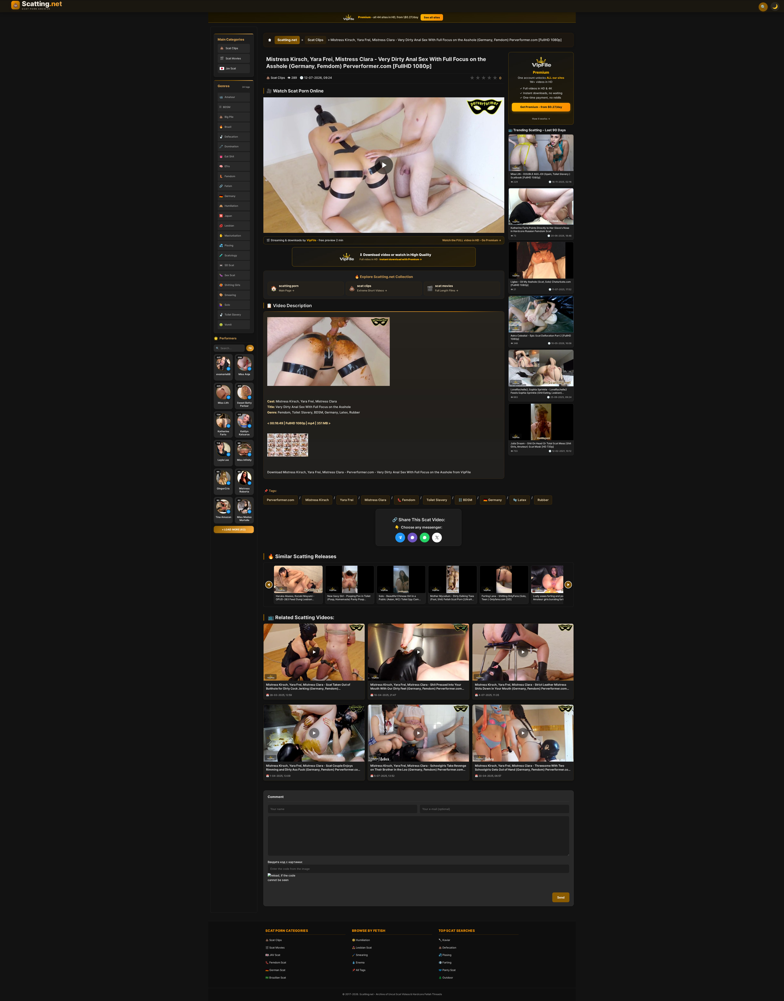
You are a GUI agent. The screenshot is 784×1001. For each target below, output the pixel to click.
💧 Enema (358, 962)
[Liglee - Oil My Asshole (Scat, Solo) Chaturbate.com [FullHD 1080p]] (541, 260)
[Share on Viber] (412, 537)
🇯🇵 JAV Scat (272, 955)
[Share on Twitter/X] (437, 537)
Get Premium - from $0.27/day (541, 107)
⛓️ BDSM (465, 500)
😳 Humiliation (361, 940)
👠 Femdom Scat (275, 962)
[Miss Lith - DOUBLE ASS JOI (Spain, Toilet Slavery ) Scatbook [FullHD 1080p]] (541, 152)
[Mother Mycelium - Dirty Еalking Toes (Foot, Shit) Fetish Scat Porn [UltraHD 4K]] (452, 579)
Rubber (543, 500)
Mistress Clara (375, 500)
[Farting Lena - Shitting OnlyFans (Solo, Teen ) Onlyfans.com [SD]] (504, 579)
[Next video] (568, 584)
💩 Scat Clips (273, 940)
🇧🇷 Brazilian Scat (275, 977)
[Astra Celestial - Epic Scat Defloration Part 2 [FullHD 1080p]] (541, 314)
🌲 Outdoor (446, 977)
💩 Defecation (447, 947)
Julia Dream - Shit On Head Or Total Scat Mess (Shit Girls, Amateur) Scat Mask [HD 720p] (541, 445)
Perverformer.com (280, 500)
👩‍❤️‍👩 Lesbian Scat (362, 947)
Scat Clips (315, 40)
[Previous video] (269, 584)
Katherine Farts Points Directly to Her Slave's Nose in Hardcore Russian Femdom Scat (540, 229)
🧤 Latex (519, 500)
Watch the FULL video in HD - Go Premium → (471, 240)
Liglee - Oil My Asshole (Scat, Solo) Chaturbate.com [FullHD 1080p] (541, 283)
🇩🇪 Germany (492, 500)
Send (561, 897)
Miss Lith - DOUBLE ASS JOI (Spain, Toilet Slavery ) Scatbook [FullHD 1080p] (540, 175)
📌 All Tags (358, 970)
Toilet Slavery (437, 500)
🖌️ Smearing (360, 955)
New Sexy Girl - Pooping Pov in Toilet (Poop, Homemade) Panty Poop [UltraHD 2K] (348, 599)
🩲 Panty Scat (447, 970)
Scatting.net (287, 40)
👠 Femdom (406, 500)
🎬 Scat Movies (275, 947)
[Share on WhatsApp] (425, 537)
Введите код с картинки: (285, 862)
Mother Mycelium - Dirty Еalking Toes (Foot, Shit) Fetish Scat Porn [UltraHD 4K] (452, 599)
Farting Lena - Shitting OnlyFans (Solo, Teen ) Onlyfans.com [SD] (504, 597)
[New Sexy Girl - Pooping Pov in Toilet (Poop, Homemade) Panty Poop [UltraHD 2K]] (349, 579)
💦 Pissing (445, 955)
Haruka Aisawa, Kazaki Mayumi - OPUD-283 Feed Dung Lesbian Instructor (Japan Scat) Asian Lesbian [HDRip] (298, 601)
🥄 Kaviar (444, 940)
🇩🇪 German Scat (275, 970)
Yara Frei (346, 500)
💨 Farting (445, 962)
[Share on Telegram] (400, 537)
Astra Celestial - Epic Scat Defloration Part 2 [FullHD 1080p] (541, 337)
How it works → (541, 118)
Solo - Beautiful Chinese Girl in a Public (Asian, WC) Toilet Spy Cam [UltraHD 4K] (399, 599)
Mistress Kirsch (317, 500)
